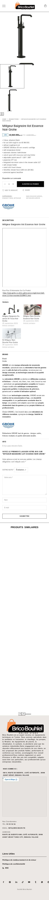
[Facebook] (3, 882)
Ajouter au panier (30, 184)
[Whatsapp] (42, 882)
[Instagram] (10, 882)
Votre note (8, 470)
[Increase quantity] (14, 184)
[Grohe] (8, 207)
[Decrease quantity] (4, 184)
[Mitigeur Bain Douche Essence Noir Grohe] (32, 309)
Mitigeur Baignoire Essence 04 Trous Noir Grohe (11, 318)
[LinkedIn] (16, 882)
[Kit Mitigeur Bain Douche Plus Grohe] (11, 333)
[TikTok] (23, 882)
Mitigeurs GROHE (33, 198)
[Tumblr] (35, 882)
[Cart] (45, 6)
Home (4, 119)
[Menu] (4, 5)
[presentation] (1, 113)
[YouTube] (29, 882)
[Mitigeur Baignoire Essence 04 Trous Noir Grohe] (11, 309)
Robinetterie (14, 119)
